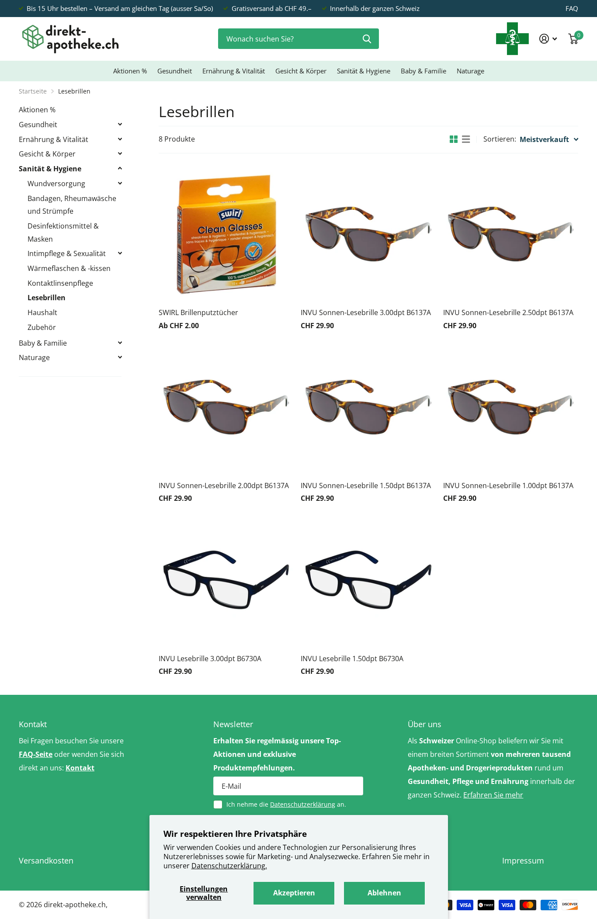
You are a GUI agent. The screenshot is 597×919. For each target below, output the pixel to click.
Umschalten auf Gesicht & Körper (119, 153)
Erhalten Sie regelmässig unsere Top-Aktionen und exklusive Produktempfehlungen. (277, 754)
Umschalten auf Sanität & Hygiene (119, 168)
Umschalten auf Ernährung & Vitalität (119, 139)
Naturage (470, 70)
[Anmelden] (548, 39)
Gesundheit (174, 70)
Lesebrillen (47, 297)
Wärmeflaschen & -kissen (69, 268)
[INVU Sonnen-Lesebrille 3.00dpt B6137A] (368, 234)
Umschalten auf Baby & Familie (119, 342)
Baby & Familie (423, 70)
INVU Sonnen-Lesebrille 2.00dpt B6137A (224, 485)
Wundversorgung (56, 183)
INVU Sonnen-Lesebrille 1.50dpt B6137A (366, 485)
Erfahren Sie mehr (493, 795)
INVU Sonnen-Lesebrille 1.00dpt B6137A (508, 485)
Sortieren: (499, 139)
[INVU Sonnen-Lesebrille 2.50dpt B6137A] (510, 234)
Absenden (367, 38)
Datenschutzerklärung (302, 804)
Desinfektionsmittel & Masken (63, 232)
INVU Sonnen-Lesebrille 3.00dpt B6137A (366, 312)
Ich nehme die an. (286, 804)
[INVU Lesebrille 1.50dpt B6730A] (368, 579)
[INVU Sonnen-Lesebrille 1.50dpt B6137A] (368, 407)
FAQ (572, 8)
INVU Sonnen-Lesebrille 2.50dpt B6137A (508, 312)
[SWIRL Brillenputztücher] (226, 234)
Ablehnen (384, 893)
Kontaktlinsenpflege (60, 283)
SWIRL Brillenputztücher (198, 312)
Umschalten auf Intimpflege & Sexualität (119, 253)
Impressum (523, 860)
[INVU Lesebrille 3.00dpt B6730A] (226, 579)
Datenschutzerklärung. (229, 865)
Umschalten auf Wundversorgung (119, 183)
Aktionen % (130, 70)
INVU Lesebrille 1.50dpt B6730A (352, 658)
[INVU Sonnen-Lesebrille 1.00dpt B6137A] (510, 407)
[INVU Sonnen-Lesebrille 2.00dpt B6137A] (226, 407)
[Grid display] (454, 139)
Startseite (33, 91)
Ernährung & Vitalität (233, 70)
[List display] (466, 139)
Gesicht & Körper (300, 70)
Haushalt (42, 312)
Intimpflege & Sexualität (67, 253)
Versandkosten (46, 860)
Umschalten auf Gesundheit (119, 124)
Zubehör (42, 327)
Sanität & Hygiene (363, 70)
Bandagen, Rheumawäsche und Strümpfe (72, 205)
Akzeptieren (294, 893)
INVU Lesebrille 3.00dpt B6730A (210, 658)
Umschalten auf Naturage (119, 357)
